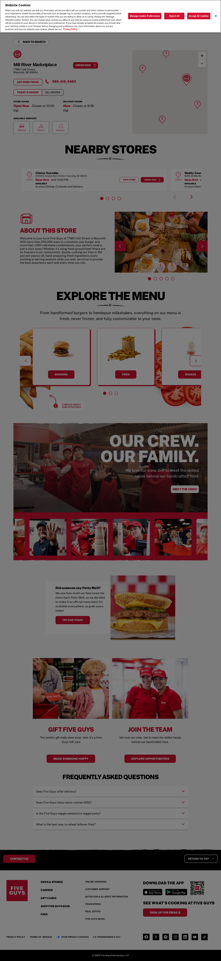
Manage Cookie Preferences (145, 15)
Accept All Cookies (198, 15)
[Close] (215, 15)
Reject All (174, 15)
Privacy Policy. (70, 29)
